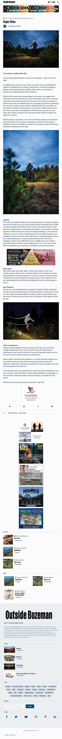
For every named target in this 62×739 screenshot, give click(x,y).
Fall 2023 (18, 26)
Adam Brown (12, 26)
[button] (10, 406)
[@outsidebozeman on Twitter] (16, 717)
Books (39, 686)
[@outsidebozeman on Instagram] (36, 717)
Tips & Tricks (22, 413)
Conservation (52, 686)
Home (6, 18)
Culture (17, 548)
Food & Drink (39, 692)
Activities (11, 18)
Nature (33, 686)
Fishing (45, 686)
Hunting (34, 689)
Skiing (10, 692)
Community (42, 689)
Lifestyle (7, 686)
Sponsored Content (16, 695)
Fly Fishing (20, 689)
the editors (18, 597)
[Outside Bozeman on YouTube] (26, 717)
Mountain (21, 560)
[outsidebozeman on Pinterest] (45, 717)
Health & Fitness (29, 692)
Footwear (27, 689)
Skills (13, 689)
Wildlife (21, 692)
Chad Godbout (18, 564)
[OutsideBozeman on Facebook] (6, 717)
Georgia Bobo (20, 675)
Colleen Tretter (18, 540)
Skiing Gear (43, 695)
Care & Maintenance (23, 536)
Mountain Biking (23, 18)
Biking (16, 18)
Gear (17, 536)
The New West (23, 548)
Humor (8, 689)
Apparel (27, 686)
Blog (49, 695)
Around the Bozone (17, 686)
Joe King (17, 552)
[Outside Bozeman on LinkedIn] (55, 717)
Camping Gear (51, 689)
